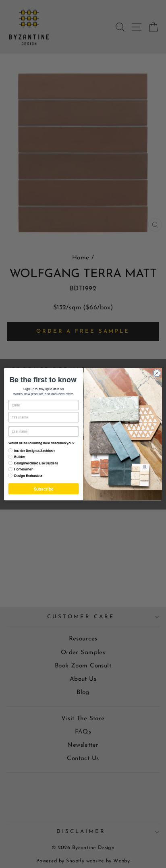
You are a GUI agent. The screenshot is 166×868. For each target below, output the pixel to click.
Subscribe (43, 489)
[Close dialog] (156, 373)
